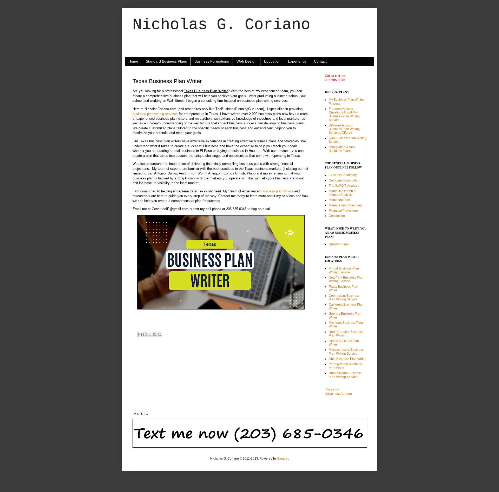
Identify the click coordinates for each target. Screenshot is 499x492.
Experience (297, 61)
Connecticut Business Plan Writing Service (344, 297)
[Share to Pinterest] (159, 334)
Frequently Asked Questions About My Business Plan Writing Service (344, 114)
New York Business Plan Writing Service (346, 279)
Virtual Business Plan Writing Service (344, 270)
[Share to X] (149, 334)
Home (133, 61)
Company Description (344, 180)
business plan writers (277, 191)
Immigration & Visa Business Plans (342, 149)
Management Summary (345, 205)
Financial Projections (343, 210)
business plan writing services (155, 114)
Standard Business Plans (166, 61)
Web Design (247, 61)
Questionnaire (339, 244)
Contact (320, 61)
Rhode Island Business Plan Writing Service (345, 375)
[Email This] (139, 334)
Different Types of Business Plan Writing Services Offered (344, 129)
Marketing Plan (339, 200)
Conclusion (337, 216)
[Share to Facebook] (154, 334)
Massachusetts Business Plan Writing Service (346, 351)
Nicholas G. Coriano (221, 25)
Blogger (282, 458)
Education (272, 61)
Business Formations (211, 61)
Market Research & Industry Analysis (342, 193)
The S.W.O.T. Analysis (344, 185)
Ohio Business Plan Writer (347, 359)
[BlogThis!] (144, 334)
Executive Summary (343, 175)
